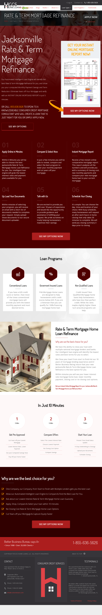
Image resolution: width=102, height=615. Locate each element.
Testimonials (92, 8)
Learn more (91, 22)
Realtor (45, 8)
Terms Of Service (76, 601)
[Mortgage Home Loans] (13, 5)
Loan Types (66, 8)
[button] (65, 81)
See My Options (17, 126)
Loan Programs (79, 8)
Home (22, 8)
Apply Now (29, 8)
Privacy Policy (92, 601)
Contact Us (78, 3)
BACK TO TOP (77, 554)
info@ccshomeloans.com (15, 593)
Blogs (38, 8)
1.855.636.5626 (17, 106)
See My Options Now (82, 110)
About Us (55, 8)
